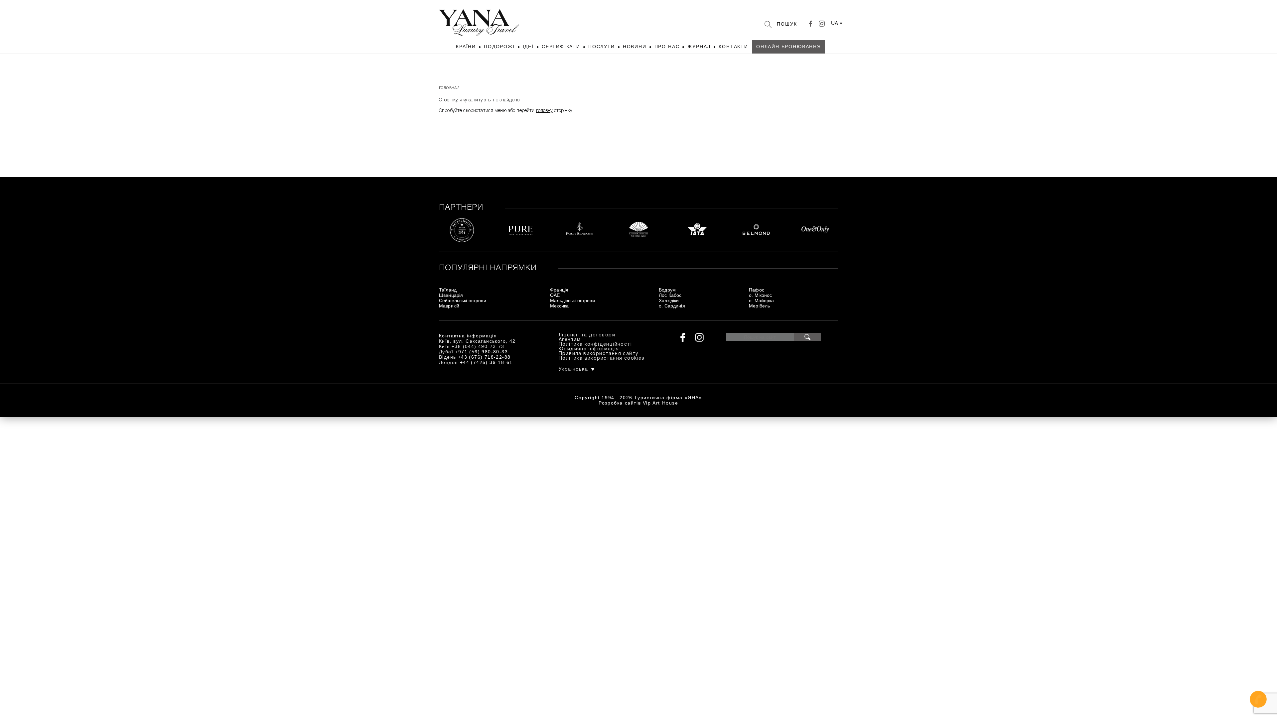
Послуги (601, 46)
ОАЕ (555, 295)
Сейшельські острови (462, 300)
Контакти (733, 46)
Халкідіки (669, 300)
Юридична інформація (589, 349)
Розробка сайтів (620, 403)
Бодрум (667, 290)
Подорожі (499, 46)
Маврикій (449, 305)
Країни (466, 46)
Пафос (756, 290)
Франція (559, 290)
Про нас (667, 46)
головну (544, 111)
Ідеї (528, 46)
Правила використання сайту (598, 354)
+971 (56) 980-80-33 (481, 351)
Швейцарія (451, 295)
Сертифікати (561, 46)
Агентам (570, 340)
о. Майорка (761, 300)
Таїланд (448, 290)
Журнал (699, 46)
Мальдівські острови (572, 300)
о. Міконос (760, 295)
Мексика (559, 305)
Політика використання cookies (602, 358)
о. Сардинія (672, 305)
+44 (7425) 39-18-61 (486, 362)
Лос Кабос (670, 295)
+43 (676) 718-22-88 (484, 357)
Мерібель (759, 305)
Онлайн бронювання (788, 46)
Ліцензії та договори (587, 335)
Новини (634, 46)
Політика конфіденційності (595, 344)
